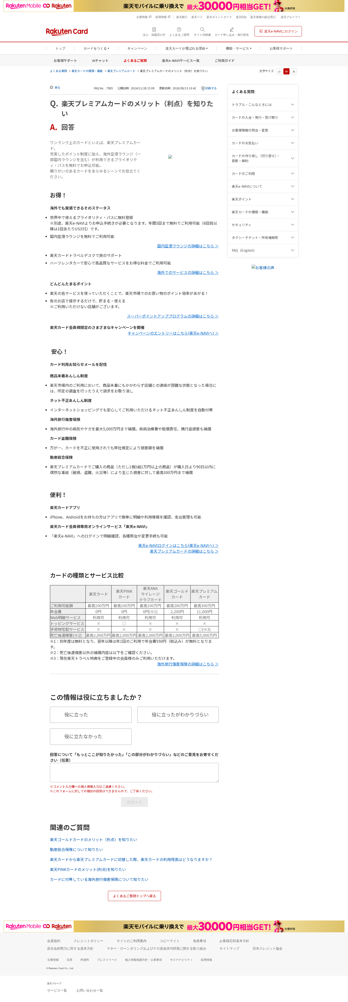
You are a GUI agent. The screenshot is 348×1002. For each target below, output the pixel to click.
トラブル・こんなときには (252, 104)
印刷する (211, 88)
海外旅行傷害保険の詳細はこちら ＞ (188, 664)
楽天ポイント (242, 199)
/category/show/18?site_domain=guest (293, 158)
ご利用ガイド (225, 60)
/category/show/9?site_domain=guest (293, 117)
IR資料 (84, 959)
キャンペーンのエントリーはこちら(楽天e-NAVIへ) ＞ (173, 333)
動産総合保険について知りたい (76, 849)
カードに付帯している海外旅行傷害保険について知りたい (99, 879)
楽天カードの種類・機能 (87, 71)
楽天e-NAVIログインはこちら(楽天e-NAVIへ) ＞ (178, 545)
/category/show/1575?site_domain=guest (293, 143)
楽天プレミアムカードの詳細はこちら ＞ (184, 551)
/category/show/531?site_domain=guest (293, 250)
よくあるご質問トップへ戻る (134, 895)
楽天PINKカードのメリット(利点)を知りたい (88, 869)
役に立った (76, 714)
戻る (57, 87)
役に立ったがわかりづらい (180, 714)
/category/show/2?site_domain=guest (293, 173)
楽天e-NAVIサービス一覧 (181, 60)
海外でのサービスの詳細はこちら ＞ (188, 272)
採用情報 (206, 959)
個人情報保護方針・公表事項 (143, 959)
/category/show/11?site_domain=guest (293, 104)
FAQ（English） (244, 250)
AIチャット (100, 60)
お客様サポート (65, 60)
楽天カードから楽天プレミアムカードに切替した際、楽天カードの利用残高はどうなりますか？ (131, 859)
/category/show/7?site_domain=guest (293, 186)
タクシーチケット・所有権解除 (255, 237)
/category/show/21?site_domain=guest (293, 130)
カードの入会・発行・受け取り (255, 117)
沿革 (69, 959)
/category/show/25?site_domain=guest (293, 212)
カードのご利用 (243, 173)
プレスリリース (107, 959)
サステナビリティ (181, 959)
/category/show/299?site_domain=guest (293, 225)
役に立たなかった (83, 736)
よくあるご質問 (135, 60)
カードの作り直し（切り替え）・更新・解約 (256, 158)
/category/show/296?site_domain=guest (293, 237)
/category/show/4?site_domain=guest (293, 199)
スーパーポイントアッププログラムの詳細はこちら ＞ (173, 316)
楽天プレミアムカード (121, 71)
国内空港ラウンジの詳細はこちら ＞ (188, 246)
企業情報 (53, 959)
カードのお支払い (245, 143)
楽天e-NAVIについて (247, 186)
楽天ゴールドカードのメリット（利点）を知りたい (93, 839)
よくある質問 (58, 71)
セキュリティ (241, 224)
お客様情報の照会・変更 (250, 130)
